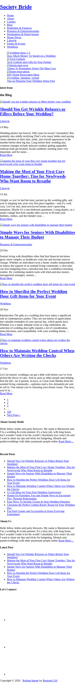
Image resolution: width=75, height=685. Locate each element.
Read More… (66, 441)
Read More (6, 155)
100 (9, 411)
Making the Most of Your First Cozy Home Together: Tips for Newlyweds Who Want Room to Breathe (33, 176)
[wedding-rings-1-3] (18, 52)
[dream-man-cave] (17, 65)
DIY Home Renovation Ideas (23, 74)
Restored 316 (50, 680)
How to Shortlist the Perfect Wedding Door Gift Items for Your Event (33, 293)
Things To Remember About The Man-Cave (31, 68)
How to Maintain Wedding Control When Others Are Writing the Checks (37, 353)
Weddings (5, 303)
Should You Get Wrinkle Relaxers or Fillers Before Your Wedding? (33, 111)
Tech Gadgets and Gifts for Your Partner (29, 62)
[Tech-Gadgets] (16, 59)
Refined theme (30, 680)
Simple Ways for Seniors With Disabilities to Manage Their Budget (37, 234)
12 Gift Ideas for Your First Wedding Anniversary (34, 492)
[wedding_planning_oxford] (23, 77)
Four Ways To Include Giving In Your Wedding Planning (38, 501)
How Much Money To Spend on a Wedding (31, 55)
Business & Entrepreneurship (16, 244)
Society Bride (16, 7)
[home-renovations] (18, 71)
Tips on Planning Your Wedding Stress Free (31, 80)
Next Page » (14, 415)
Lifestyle (5, 121)
